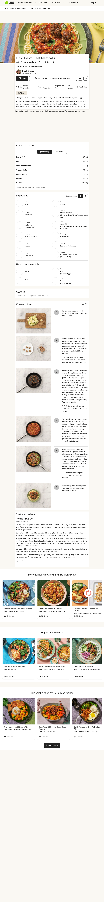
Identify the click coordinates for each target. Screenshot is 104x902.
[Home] (5, 8)
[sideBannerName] (52, 127)
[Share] (85, 78)
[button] (52, 195)
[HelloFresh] (9, 2)
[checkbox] (17, 66)
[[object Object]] (80, 78)
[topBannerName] (52, 17)
